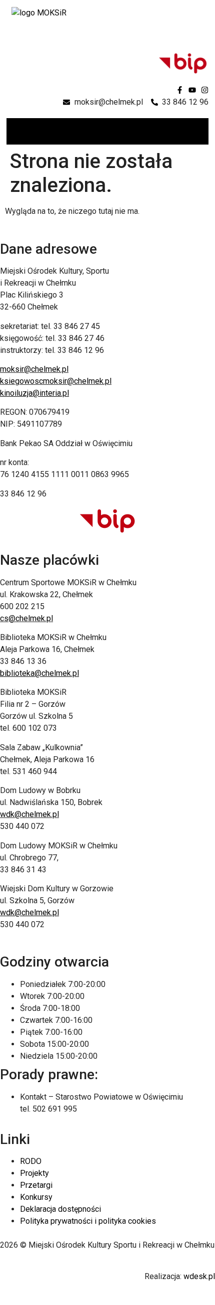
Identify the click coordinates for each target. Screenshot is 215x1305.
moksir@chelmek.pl (34, 369)
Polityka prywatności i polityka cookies (88, 1221)
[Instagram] (204, 90)
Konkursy (36, 1197)
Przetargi (36, 1185)
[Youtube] (192, 90)
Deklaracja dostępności (60, 1209)
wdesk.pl (199, 1276)
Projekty (34, 1173)
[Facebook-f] (180, 90)
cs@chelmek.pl (26, 618)
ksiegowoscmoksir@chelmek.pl (56, 381)
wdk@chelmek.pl (29, 814)
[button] (200, 131)
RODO (31, 1161)
